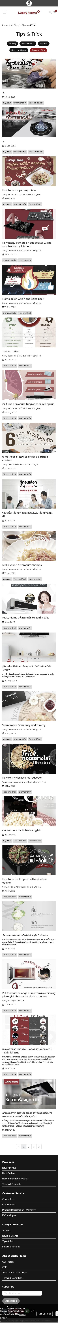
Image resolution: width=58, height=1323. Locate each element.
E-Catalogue (9, 1215)
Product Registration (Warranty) (19, 1210)
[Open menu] (5, 12)
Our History (8, 1261)
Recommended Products (15, 1178)
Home (5, 25)
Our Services (9, 1204)
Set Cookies (45, 1313)
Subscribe (11, 1301)
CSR (4, 1267)
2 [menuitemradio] (29, 1146)
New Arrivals (9, 1168)
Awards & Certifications (15, 1272)
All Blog (14, 25)
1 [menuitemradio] (23, 1146)
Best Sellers (8, 1173)
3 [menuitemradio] (34, 1146)
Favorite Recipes (11, 1246)
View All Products (11, 1184)
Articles (6, 1230)
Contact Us (8, 1199)
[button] (50, 12)
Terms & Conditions (13, 1278)
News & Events (10, 1236)
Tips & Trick (8, 1241)
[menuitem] (39, 1146)
